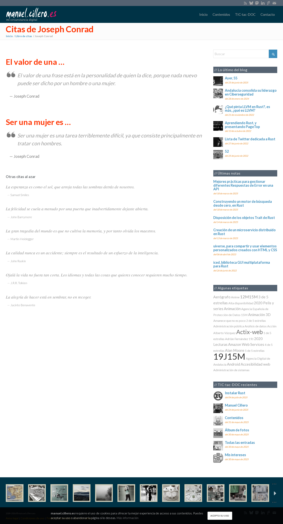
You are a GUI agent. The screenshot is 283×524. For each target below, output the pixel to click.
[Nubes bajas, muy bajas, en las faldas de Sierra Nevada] (81, 493)
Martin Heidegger (22, 239)
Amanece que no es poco (229, 320)
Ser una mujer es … (38, 122)
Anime (235, 297)
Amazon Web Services (246, 344)
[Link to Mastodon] (257, 3)
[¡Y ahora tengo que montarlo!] (59, 493)
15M (244, 315)
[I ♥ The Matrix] (238, 493)
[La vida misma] (104, 493)
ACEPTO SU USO (219, 515)
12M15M (249, 296)
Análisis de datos (255, 326)
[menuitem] (203, 14)
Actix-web (249, 331)
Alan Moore (234, 350)
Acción (271, 326)
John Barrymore (21, 217)
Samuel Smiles (19, 195)
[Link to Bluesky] (251, 3)
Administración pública (228, 326)
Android (233, 364)
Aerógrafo (221, 297)
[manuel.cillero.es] (31, 14)
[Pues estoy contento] (14, 493)
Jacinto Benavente (22, 305)
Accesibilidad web (255, 364)
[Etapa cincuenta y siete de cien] (193, 493)
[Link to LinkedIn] (262, 3)
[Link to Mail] (274, 3)
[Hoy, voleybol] (126, 493)
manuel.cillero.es (63, 513)
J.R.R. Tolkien (18, 283)
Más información (127, 517)
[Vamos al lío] (37, 493)
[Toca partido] (148, 493)
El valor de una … (35, 62)
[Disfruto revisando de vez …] (260, 493)
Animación (232, 308)
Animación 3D (259, 314)
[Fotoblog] (274, 493)
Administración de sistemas (231, 370)
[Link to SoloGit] (268, 3)
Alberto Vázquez (224, 333)
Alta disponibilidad (240, 303)
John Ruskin (18, 261)
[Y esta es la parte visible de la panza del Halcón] (171, 493)
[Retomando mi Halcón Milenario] (215, 493)
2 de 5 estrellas (256, 320)
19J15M (229, 356)
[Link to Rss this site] (245, 3)
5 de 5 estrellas (255, 350)
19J (251, 339)
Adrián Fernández (236, 339)
